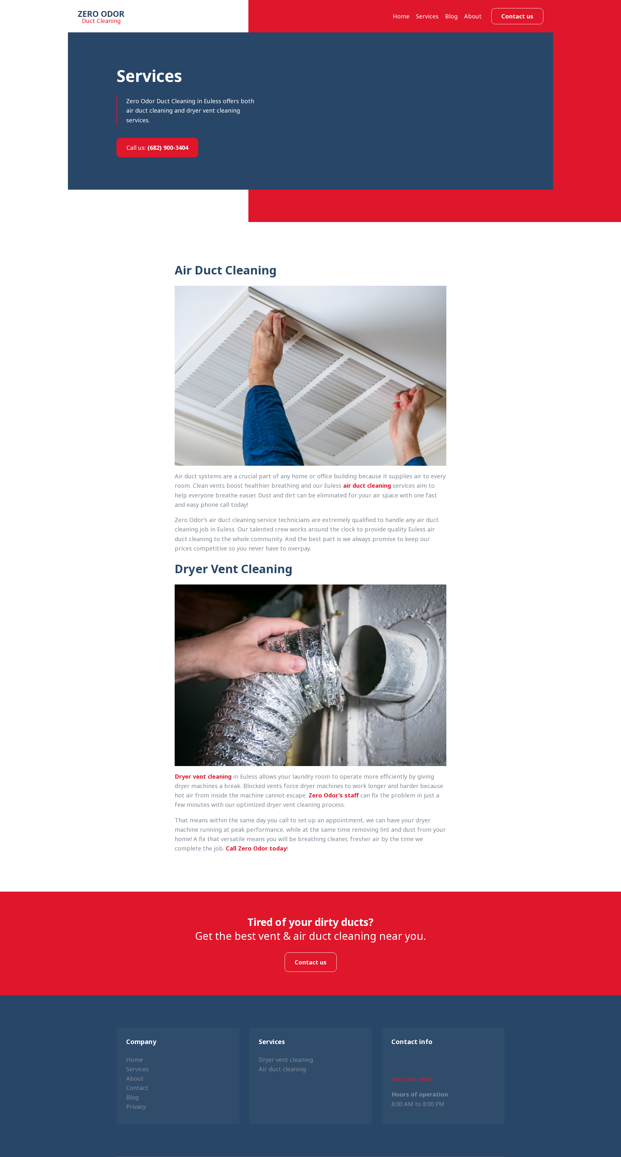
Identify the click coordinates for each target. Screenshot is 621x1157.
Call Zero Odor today (256, 848)
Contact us (517, 16)
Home (401, 16)
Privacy (136, 1106)
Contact (137, 1088)
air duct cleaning (367, 485)
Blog (451, 16)
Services (427, 16)
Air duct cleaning (282, 1069)
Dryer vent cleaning (203, 776)
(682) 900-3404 (157, 147)
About (473, 16)
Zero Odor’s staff (334, 795)
